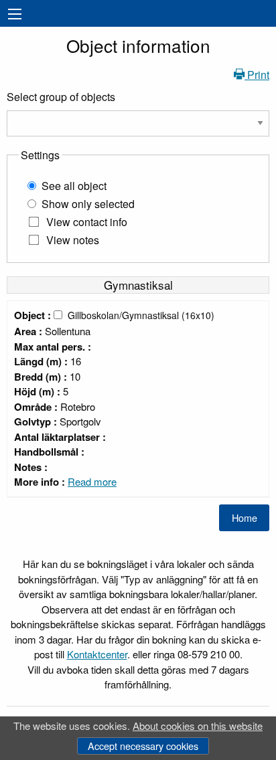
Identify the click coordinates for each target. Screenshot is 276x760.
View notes (72, 240)
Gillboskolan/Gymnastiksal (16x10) (141, 315)
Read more (92, 481)
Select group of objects (61, 96)
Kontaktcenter (97, 654)
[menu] (14, 14)
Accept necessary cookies (143, 746)
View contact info (86, 221)
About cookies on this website (198, 726)
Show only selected (88, 203)
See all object (74, 185)
